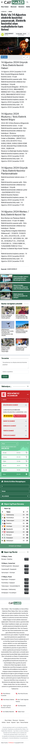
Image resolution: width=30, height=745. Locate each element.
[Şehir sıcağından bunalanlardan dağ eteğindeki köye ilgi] (22, 310)
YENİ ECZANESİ (8, 430)
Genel (10, 11)
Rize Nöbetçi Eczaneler (5, 694)
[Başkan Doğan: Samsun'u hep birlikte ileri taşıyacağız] (7, 342)
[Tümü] (28, 386)
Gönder (5, 376)
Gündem (21, 7)
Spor (18, 722)
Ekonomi (13, 7)
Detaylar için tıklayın (15, 546)
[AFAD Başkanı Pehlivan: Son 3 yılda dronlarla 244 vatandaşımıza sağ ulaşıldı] (7, 325)
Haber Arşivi (21, 711)
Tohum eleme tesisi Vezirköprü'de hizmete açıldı (21, 349)
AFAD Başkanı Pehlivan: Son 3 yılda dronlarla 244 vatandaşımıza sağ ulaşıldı (7, 332)
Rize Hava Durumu (23, 693)
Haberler (3, 11)
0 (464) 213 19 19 (21, 416)
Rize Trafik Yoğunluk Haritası (22, 700)
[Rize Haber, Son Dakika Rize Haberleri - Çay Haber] (14, 2)
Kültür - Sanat (6, 722)
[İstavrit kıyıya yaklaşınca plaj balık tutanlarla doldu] (22, 325)
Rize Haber (5, 7)
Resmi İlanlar (24, 722)
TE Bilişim (11, 742)
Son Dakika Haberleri (8, 711)
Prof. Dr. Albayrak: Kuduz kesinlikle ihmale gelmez (6, 317)
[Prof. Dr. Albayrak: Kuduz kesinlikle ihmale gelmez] (7, 310)
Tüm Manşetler (22, 705)
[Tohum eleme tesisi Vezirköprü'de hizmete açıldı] (22, 342)
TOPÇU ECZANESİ (9, 435)
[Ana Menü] (2, 2)
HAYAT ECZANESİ (9, 421)
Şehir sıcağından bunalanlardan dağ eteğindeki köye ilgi (22, 317)
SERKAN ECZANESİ (9, 426)
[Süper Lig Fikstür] (28, 552)
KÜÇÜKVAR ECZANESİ (10, 405)
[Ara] (27, 2)
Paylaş (5, 57)
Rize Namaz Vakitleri (8, 699)
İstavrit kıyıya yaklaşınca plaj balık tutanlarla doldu (22, 331)
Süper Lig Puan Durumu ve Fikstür (6, 706)
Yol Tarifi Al (9, 416)
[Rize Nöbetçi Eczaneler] (28, 394)
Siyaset (13, 722)
